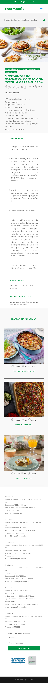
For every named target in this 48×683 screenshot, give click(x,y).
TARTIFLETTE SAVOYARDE (24, 371)
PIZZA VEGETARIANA (24, 425)
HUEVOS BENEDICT (24, 478)
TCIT (30, 679)
